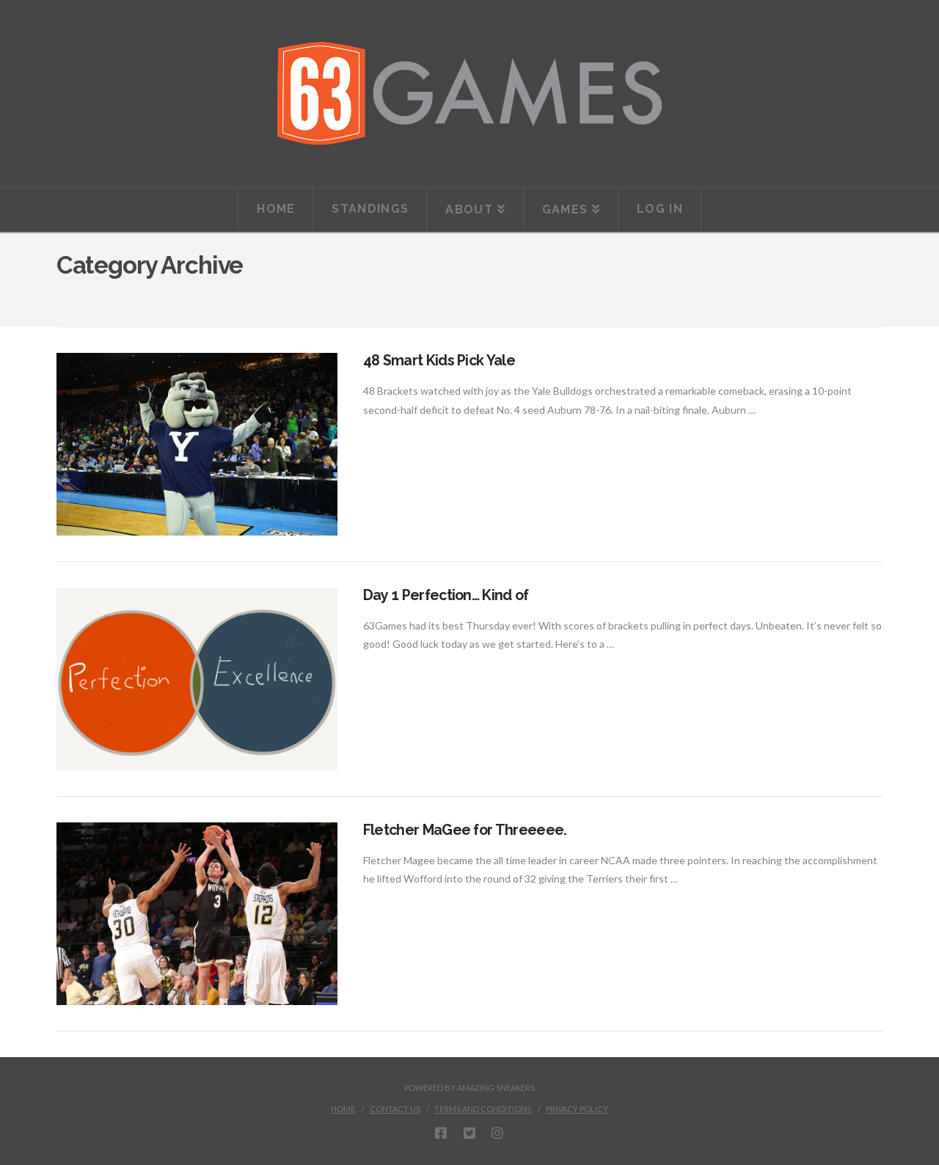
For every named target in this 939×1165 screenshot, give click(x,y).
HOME (343, 1109)
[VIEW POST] (196, 444)
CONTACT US (395, 1109)
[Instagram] (497, 1132)
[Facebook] (441, 1132)
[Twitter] (469, 1132)
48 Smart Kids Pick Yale (439, 360)
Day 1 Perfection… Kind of (446, 595)
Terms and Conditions (482, 1109)
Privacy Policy (577, 1109)
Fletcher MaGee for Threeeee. (465, 830)
